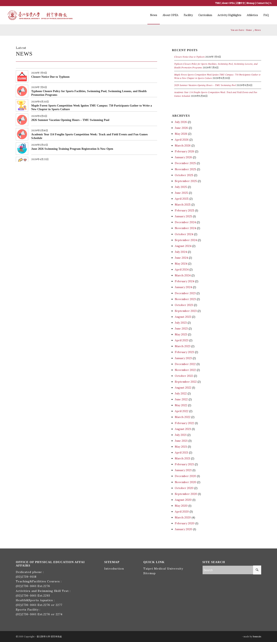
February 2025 (184, 210)
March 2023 (182, 346)
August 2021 (183, 429)
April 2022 (181, 411)
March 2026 (183, 145)
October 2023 (184, 305)
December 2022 (185, 364)
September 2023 (186, 311)
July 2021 (181, 435)
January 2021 (183, 470)
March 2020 (183, 517)
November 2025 (185, 169)
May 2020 (181, 505)
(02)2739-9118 (26, 576)
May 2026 (181, 134)
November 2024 (185, 228)
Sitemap (250, 3)
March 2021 (182, 458)
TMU (217, 3)
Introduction (114, 568)
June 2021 (181, 441)
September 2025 (186, 181)
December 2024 (185, 222)
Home (249, 30)
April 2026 (182, 139)
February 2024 (184, 281)
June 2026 (181, 128)
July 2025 (181, 187)
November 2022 (185, 370)
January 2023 (183, 358)
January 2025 (183, 216)
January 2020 (183, 529)
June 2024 (181, 258)
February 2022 (184, 423)
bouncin (257, 636)
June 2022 (181, 399)
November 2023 (185, 299)
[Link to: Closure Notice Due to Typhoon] (22, 77)
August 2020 (183, 500)
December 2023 (185, 293)
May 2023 (181, 334)
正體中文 (240, 3)
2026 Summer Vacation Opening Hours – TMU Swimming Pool (70, 120)
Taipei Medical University (163, 568)
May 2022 (181, 405)
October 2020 (184, 488)
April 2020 (182, 511)
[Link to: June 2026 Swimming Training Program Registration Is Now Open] (22, 149)
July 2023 (181, 322)
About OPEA (228, 3)
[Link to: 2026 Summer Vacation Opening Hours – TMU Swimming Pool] (22, 120)
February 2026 (184, 151)
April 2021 (181, 452)
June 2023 (181, 328)
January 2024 (183, 287)
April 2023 (181, 340)
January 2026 (183, 157)
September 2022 (186, 381)
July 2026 (181, 122)
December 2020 (185, 476)
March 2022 (182, 417)
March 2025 (183, 204)
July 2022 (181, 393)
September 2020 (186, 494)
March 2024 (183, 275)
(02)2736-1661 (26, 586)
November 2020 (185, 482)
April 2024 (182, 269)
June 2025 (181, 193)
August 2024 (183, 246)
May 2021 (181, 446)
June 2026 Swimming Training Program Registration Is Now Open (72, 148)
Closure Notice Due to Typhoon (50, 76)
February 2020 (184, 523)
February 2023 (184, 352)
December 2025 (185, 163)
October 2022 (184, 376)
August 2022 (183, 387)
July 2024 (181, 252)
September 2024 (186, 240)
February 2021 (184, 464)
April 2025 (182, 198)
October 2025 (184, 175)
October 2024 (184, 234)
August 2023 (183, 317)
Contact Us (262, 3)
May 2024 (181, 263)
